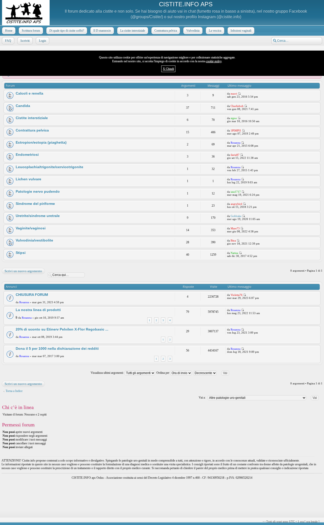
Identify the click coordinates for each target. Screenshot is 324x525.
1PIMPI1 (236, 130)
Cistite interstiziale (32, 118)
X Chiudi (168, 69)
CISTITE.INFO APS (186, 4)
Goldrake (236, 215)
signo (234, 118)
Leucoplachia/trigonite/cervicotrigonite (49, 167)
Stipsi (21, 253)
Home (8, 30)
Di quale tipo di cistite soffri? (66, 30)
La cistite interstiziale (132, 30)
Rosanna (235, 142)
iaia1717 (236, 191)
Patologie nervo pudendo (38, 191)
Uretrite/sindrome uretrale (38, 216)
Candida (23, 106)
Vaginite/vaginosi (31, 228)
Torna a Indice (14, 391)
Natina (234, 252)
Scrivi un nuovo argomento (23, 271)
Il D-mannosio (102, 30)
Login (42, 40)
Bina (233, 240)
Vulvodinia (192, 30)
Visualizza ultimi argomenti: (108, 373)
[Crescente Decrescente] (213, 373)
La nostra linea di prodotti (38, 310)
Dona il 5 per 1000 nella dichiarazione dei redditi (57, 348)
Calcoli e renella (29, 93)
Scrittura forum (31, 30)
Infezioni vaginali (241, 30)
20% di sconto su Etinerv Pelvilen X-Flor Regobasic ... (62, 329)
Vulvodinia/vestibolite (34, 240)
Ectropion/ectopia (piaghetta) (41, 142)
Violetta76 (236, 294)
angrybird (236, 203)
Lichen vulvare (28, 179)
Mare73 (235, 228)
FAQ (8, 40)
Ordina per (163, 373)
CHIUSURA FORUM (32, 295)
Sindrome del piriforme (35, 204)
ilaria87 (235, 154)
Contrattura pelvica (165, 30)
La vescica (215, 30)
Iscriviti (25, 40)
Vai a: (202, 397)
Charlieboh (237, 105)
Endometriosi (27, 154)
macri (234, 93)
